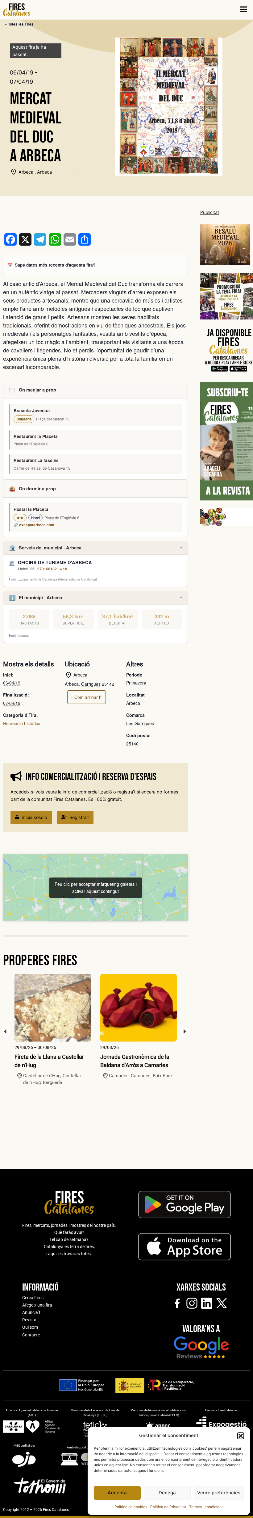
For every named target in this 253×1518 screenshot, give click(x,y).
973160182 (47, 569)
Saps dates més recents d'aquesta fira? (55, 265)
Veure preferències (218, 1493)
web (63, 569)
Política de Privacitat (168, 1506)
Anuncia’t (31, 1312)
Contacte (31, 1334)
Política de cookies (130, 1506)
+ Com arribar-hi (86, 697)
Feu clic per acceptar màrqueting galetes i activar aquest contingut (96, 887)
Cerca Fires (33, 1297)
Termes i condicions (206, 1506)
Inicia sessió (34, 817)
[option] (53, 1030)
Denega (167, 1493)
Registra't (79, 817)
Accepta (117, 1493)
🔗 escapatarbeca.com (34, 525)
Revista (29, 1319)
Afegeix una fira (37, 1305)
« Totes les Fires (19, 24)
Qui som (30, 1327)
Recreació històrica (21, 723)
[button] (241, 1436)
